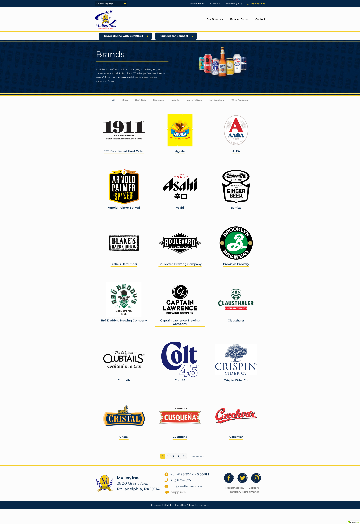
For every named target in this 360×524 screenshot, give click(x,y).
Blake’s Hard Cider (124, 264)
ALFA (236, 151)
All (113, 100)
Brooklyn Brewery (236, 264)
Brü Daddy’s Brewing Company (124, 320)
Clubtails (124, 380)
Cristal (124, 436)
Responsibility (234, 487)
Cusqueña (180, 436)
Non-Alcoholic (216, 100)
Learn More (137, 158)
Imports (175, 100)
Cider (125, 100)
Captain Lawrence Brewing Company (180, 322)
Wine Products (239, 100)
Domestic (158, 100)
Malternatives (194, 100)
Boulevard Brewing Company (180, 264)
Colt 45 (180, 380)
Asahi (180, 207)
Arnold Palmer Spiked (124, 207)
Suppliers (178, 492)
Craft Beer (140, 100)
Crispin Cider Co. (236, 380)
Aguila (180, 151)
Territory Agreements (244, 491)
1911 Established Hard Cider (124, 151)
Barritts (236, 207)
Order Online (111, 158)
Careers (254, 487)
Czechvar (236, 436)
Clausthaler (236, 320)
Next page (196, 456)
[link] (104, 483)
